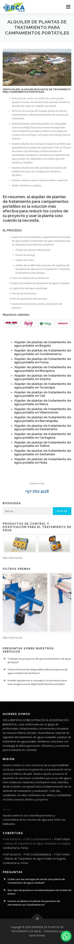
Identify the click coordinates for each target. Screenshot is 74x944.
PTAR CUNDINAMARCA (37, 839)
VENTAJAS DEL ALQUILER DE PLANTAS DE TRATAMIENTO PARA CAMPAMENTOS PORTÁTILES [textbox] (37, 90)
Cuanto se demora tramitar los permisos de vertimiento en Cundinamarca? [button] (34, 902)
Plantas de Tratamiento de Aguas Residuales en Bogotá (37, 843)
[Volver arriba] (37, 918)
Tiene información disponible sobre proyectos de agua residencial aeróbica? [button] (38, 671)
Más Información (13, 558)
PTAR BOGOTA (12, 839)
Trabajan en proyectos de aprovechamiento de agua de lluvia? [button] (39, 660)
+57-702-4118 (37, 491)
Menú (68, 6)
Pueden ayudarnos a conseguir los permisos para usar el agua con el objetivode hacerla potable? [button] (37, 682)
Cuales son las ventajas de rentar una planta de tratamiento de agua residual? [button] (36, 881)
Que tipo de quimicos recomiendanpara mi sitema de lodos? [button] (39, 891)
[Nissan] (62, 323)
